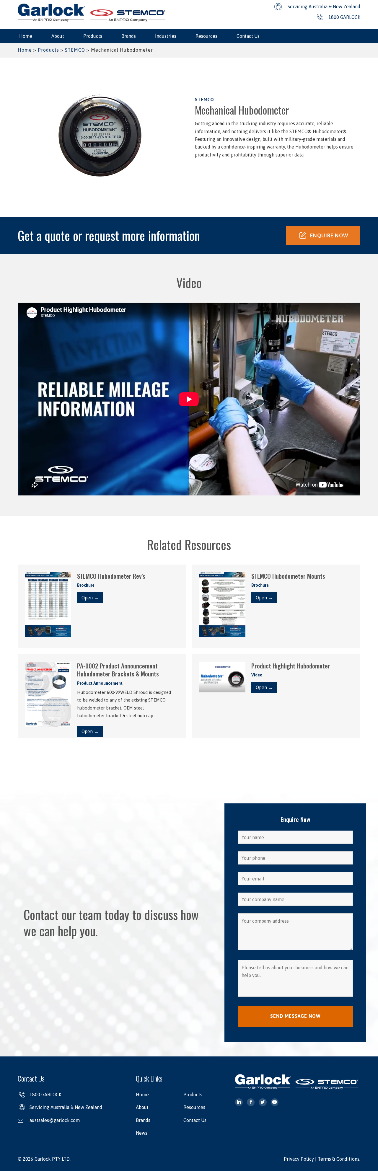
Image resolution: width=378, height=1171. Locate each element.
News (141, 1133)
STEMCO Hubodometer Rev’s (111, 575)
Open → (90, 597)
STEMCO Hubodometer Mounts (288, 575)
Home (25, 50)
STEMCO (75, 50)
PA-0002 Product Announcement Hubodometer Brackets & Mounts (118, 669)
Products (48, 50)
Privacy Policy (299, 1159)
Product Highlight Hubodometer (290, 665)
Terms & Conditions (338, 1159)
